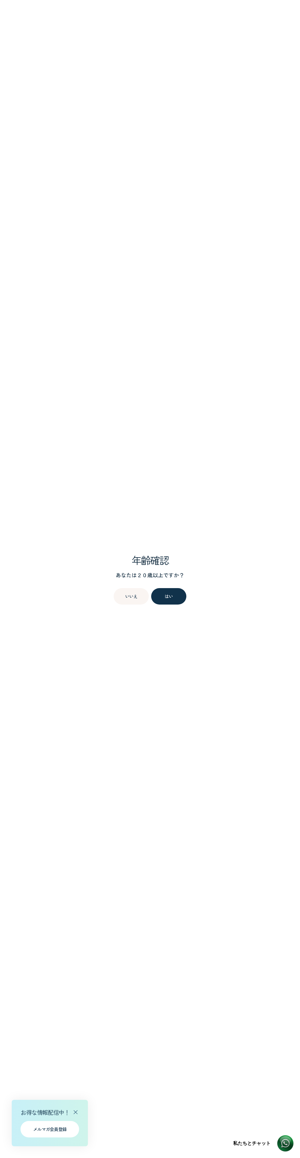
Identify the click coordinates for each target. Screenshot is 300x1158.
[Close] (75, 1112)
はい (169, 596)
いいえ (131, 596)
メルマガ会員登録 (50, 1129)
